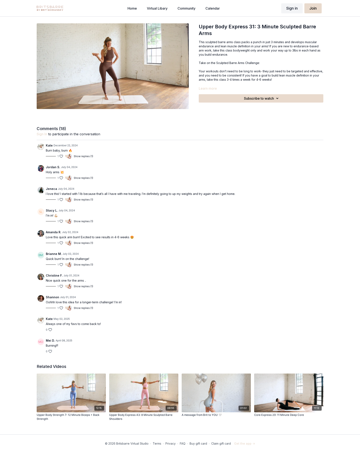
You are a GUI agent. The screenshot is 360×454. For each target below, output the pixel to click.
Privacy (170, 443)
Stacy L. (52, 210)
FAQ (182, 443)
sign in (42, 134)
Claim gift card (221, 443)
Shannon (52, 297)
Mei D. (50, 340)
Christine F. (54, 275)
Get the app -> (244, 443)
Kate (49, 145)
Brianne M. (54, 254)
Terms (157, 443)
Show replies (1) (83, 156)
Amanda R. (53, 232)
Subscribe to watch (259, 98)
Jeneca (51, 189)
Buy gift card (198, 443)
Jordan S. (53, 167)
